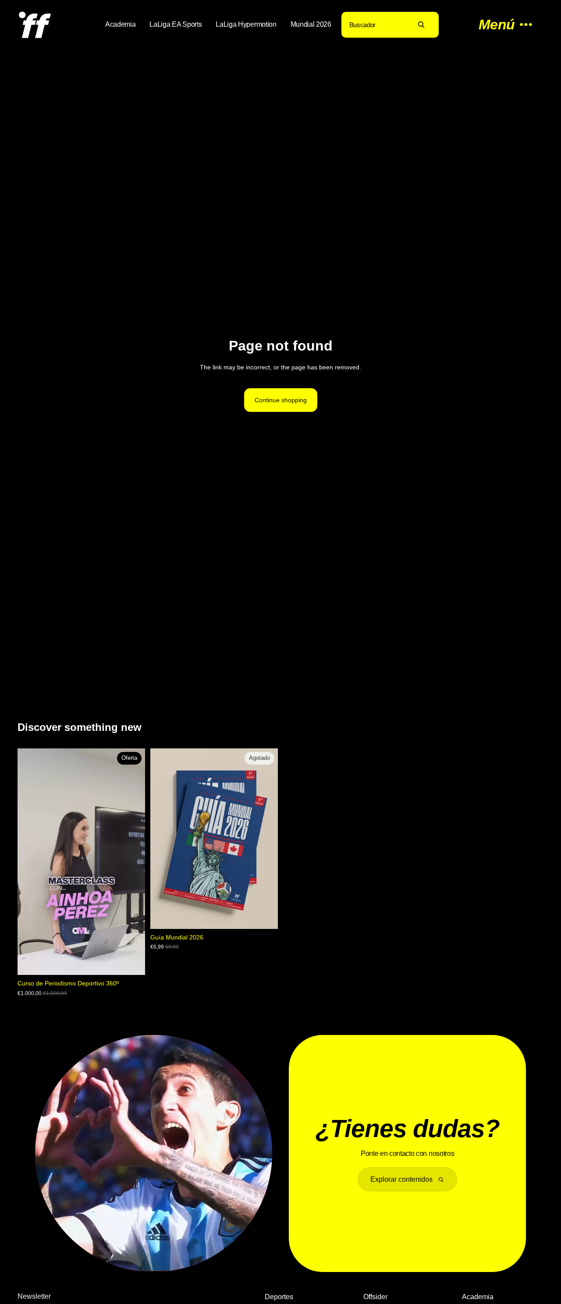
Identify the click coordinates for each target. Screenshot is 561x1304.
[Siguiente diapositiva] (265, 838)
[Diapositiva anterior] (163, 838)
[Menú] (501, 25)
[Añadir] (131, 962)
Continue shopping (281, 400)
